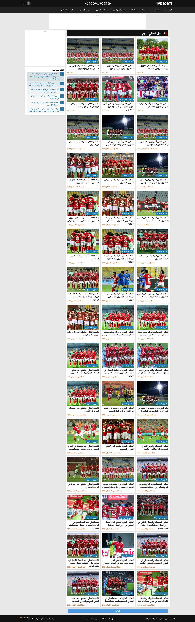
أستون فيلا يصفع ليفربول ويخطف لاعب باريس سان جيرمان (44, 90)
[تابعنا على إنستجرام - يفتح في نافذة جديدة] (90, 3)
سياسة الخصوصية (90, 618)
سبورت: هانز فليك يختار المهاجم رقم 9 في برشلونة (44, 97)
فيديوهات (146, 10)
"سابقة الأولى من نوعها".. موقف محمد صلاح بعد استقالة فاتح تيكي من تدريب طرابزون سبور (44, 76)
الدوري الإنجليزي (66, 10)
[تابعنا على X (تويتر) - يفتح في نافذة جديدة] (101, 3)
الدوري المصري (161, 61)
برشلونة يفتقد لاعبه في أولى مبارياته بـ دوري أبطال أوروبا (45, 103)
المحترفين (100, 10)
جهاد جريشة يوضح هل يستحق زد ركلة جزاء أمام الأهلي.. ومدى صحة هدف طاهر (44, 110)
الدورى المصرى (85, 10)
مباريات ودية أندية (126, 99)
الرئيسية (168, 10)
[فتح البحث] (23, 3)
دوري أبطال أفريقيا (125, 328)
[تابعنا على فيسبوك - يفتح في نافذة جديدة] (86, 3)
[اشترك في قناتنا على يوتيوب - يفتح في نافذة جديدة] (94, 3)
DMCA (104, 618)
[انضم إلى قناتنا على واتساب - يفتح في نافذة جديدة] (105, 3)
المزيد (117, 611)
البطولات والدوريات (117, 10)
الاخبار (157, 10)
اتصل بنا (112, 618)
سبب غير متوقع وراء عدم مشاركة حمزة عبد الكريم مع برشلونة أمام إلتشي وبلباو (44, 84)
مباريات (133, 10)
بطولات (148, 618)
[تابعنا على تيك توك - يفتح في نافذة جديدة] (97, 3)
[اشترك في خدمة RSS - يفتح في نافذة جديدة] (109, 3)
